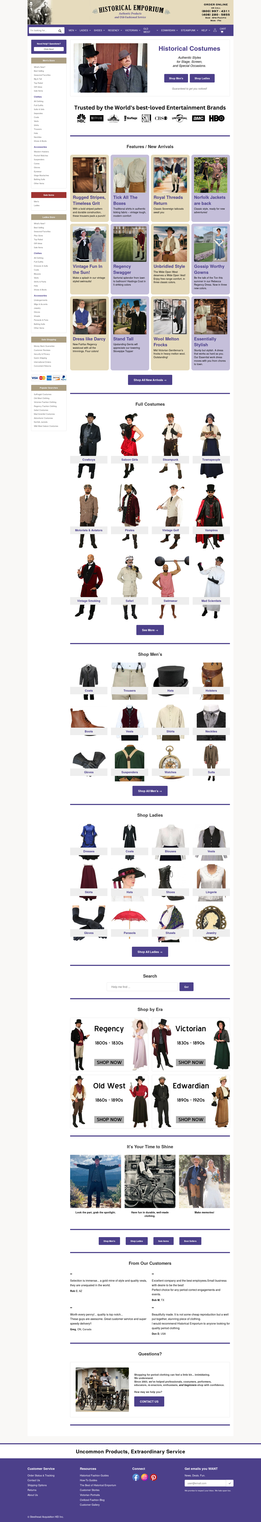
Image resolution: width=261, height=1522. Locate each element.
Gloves (37, 167)
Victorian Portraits (90, 1495)
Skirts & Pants (40, 281)
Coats (36, 117)
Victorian (131, 30)
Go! (186, 987)
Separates (38, 113)
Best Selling (39, 70)
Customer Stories (89, 1490)
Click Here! (49, 49)
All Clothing (38, 101)
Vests (36, 121)
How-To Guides (88, 1480)
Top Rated (38, 82)
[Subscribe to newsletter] (229, 1483)
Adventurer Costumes (43, 418)
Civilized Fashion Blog (92, 1500)
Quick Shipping (40, 357)
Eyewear (38, 171)
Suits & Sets (39, 109)
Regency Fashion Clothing (45, 406)
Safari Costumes (41, 410)
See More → (150, 630)
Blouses (37, 273)
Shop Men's (176, 78)
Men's (36, 201)
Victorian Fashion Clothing (45, 402)
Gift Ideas (38, 86)
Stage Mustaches (41, 175)
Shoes (98, 30)
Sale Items (38, 90)
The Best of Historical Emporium (98, 1485)
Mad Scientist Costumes (44, 413)
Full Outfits (38, 105)
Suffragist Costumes (42, 394)
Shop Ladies (202, 78)
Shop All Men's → (150, 791)
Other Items (39, 183)
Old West (146, 30)
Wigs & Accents (41, 304)
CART (223, 28)
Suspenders (39, 159)
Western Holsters (41, 151)
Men (71, 30)
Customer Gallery (90, 1504)
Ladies (84, 30)
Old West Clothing (41, 398)
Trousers (38, 129)
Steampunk (188, 30)
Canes (37, 163)
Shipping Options (37, 1485)
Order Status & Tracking (41, 1475)
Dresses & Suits (41, 265)
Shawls (37, 316)
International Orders (42, 361)
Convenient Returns (42, 365)
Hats (36, 133)
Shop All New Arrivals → (150, 380)
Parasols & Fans (41, 319)
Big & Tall (38, 78)
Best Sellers (190, 1241)
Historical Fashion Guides (94, 1475)
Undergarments (40, 300)
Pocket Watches (41, 155)
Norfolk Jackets (41, 421)
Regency (113, 30)
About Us (33, 1495)
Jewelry (37, 308)
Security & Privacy (42, 353)
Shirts (36, 125)
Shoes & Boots (40, 140)
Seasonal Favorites (42, 74)
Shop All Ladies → (150, 952)
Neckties (38, 137)
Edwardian (168, 30)
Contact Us (34, 1480)
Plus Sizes (38, 235)
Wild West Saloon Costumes (46, 425)
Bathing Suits (39, 179)
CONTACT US (149, 1401)
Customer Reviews (42, 350)
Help (204, 30)
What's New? (39, 66)
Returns (32, 1490)
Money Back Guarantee (44, 345)
